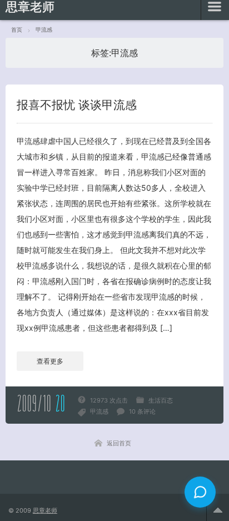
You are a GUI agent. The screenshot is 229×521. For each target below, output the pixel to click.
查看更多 (50, 361)
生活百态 (160, 400)
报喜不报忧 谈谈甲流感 (77, 105)
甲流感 (99, 411)
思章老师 (45, 510)
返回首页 (119, 443)
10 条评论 (142, 411)
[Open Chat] (200, 492)
